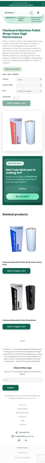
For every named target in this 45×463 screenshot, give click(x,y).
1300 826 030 (31, 177)
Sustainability (22, 409)
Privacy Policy (22, 453)
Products (10, 17)
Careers (22, 424)
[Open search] (31, 12)
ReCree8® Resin (22, 413)
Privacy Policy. (31, 398)
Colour (6, 79)
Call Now (22, 189)
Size (4, 91)
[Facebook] (19, 440)
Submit (10, 387)
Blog (22, 420)
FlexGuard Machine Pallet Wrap (23, 17)
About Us (22, 405)
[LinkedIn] (26, 440)
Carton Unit (8, 85)
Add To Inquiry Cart (16, 271)
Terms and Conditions (22, 458)
